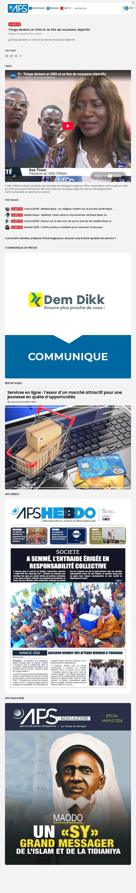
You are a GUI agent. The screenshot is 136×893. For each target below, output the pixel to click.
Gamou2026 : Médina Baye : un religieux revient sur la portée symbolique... (68, 208)
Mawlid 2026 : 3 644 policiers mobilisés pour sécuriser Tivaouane (63, 227)
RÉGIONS (54, 8)
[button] (133, 3)
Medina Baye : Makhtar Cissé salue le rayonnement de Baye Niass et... (66, 215)
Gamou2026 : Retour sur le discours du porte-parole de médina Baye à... (68, 221)
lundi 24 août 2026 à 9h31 (23, 402)
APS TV (67, 8)
